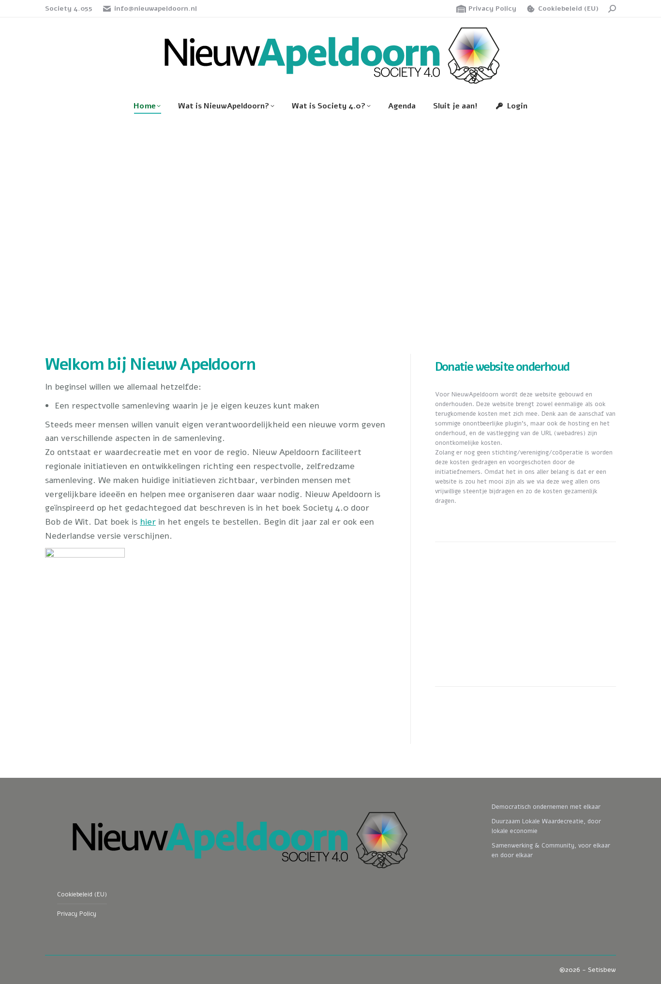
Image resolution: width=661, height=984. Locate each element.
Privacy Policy (492, 8)
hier (148, 522)
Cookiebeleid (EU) (568, 8)
